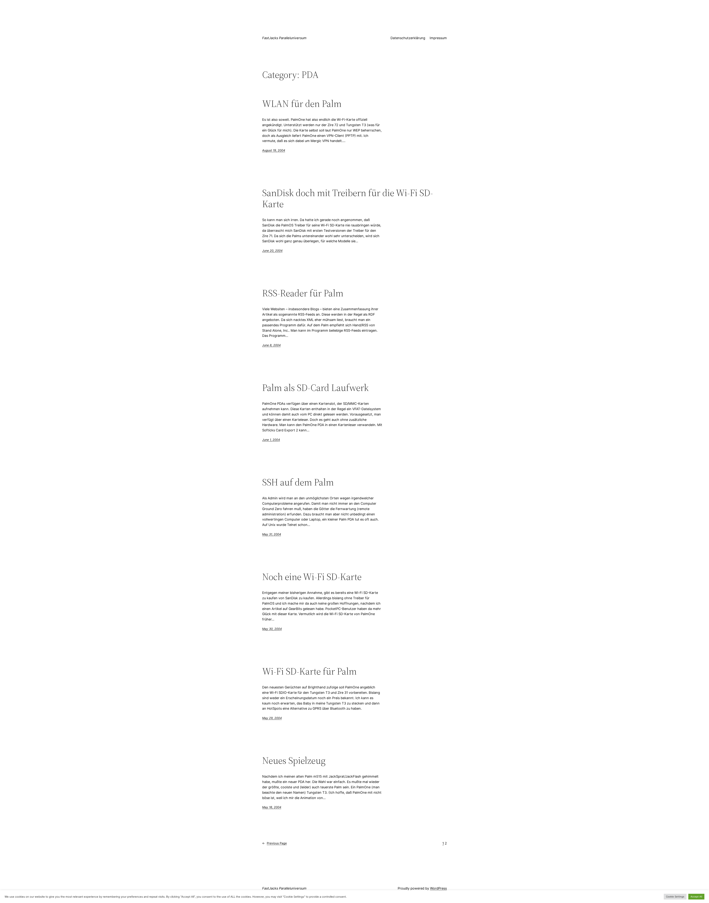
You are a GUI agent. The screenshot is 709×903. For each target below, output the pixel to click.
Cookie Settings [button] (675, 896)
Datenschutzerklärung (408, 38)
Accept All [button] (696, 896)
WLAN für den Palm (302, 103)
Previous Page (274, 843)
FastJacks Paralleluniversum (284, 38)
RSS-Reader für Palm (302, 293)
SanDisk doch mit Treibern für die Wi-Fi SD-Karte (347, 198)
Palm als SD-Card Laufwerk (315, 387)
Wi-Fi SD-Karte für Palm (309, 671)
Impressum (438, 38)
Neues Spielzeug (294, 760)
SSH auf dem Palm (298, 482)
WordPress (438, 888)
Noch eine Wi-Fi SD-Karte (312, 576)
